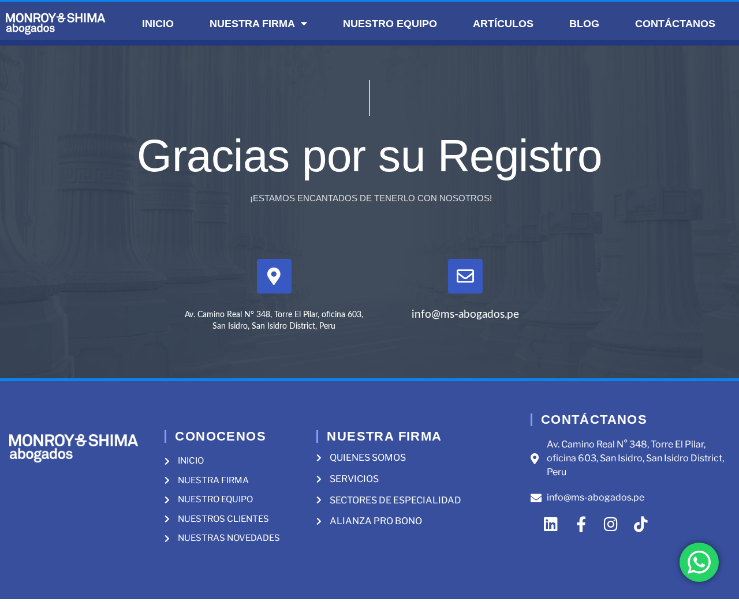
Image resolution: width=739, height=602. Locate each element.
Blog (584, 23)
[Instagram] (611, 524)
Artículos (503, 23)
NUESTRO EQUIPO (390, 23)
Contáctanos (675, 23)
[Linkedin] (551, 524)
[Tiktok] (641, 524)
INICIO (158, 23)
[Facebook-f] (581, 524)
